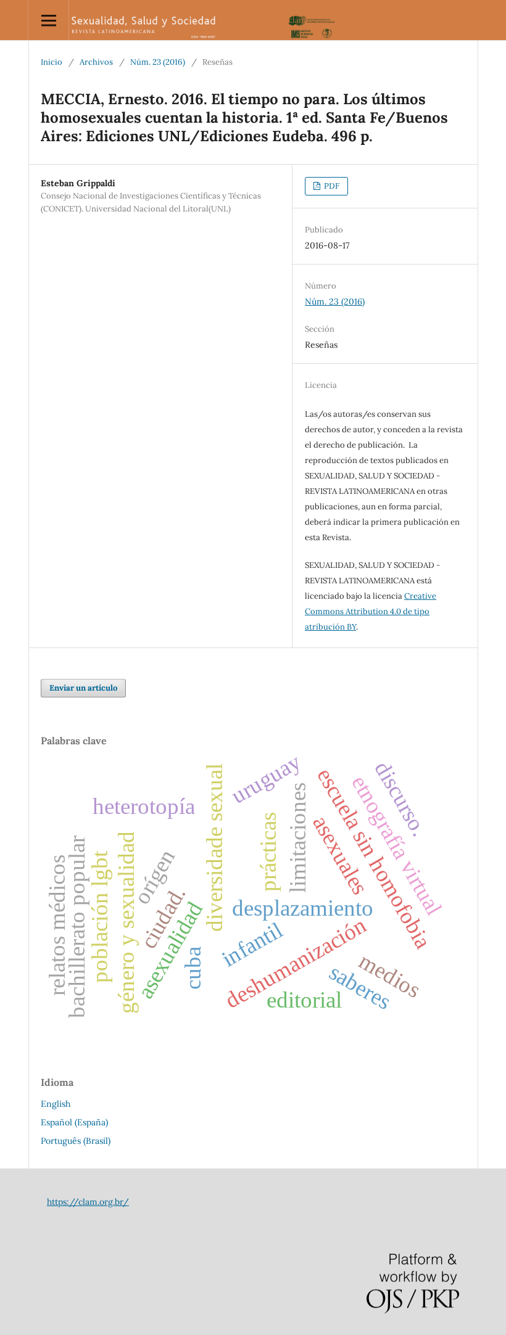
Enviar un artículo (83, 688)
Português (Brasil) (75, 1140)
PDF (330, 186)
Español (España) (74, 1122)
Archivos (96, 62)
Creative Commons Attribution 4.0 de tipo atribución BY (370, 611)
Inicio (51, 62)
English (55, 1103)
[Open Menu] (48, 20)
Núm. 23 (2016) (157, 62)
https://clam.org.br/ (88, 1201)
